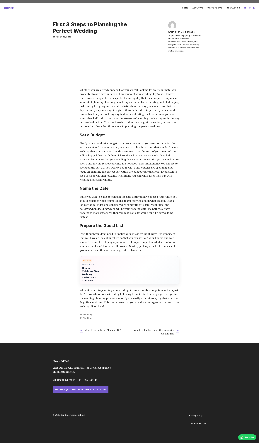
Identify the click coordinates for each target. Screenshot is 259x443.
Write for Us (214, 8)
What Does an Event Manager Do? (103, 330)
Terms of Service (197, 423)
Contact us (233, 8)
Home (185, 8)
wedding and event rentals (95, 180)
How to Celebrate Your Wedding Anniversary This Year (90, 274)
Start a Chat (249, 437)
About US (197, 8)
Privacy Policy (196, 415)
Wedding (87, 314)
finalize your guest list (130, 234)
